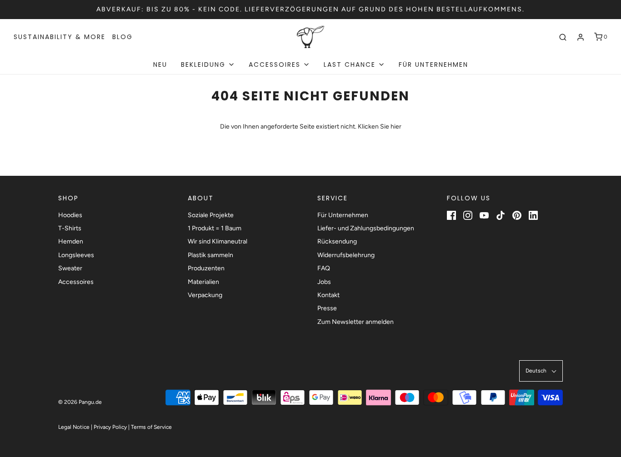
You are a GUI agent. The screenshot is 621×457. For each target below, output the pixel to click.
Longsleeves (76, 255)
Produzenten (206, 268)
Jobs (324, 282)
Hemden (70, 241)
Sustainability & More (59, 36)
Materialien (203, 282)
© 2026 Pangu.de (80, 402)
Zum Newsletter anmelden (355, 322)
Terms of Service (151, 427)
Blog (122, 36)
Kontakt (328, 295)
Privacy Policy (110, 427)
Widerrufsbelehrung (346, 255)
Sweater (70, 268)
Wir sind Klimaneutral (217, 241)
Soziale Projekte (211, 215)
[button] (541, 371)
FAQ (323, 268)
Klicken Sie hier (379, 126)
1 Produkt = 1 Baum (214, 228)
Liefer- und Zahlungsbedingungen (365, 228)
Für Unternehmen (433, 64)
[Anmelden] (580, 37)
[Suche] (562, 37)
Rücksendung (337, 241)
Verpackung (205, 295)
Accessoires (76, 282)
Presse (327, 308)
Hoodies (70, 215)
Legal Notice (74, 427)
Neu (160, 64)
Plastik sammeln (210, 255)
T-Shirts (69, 228)
